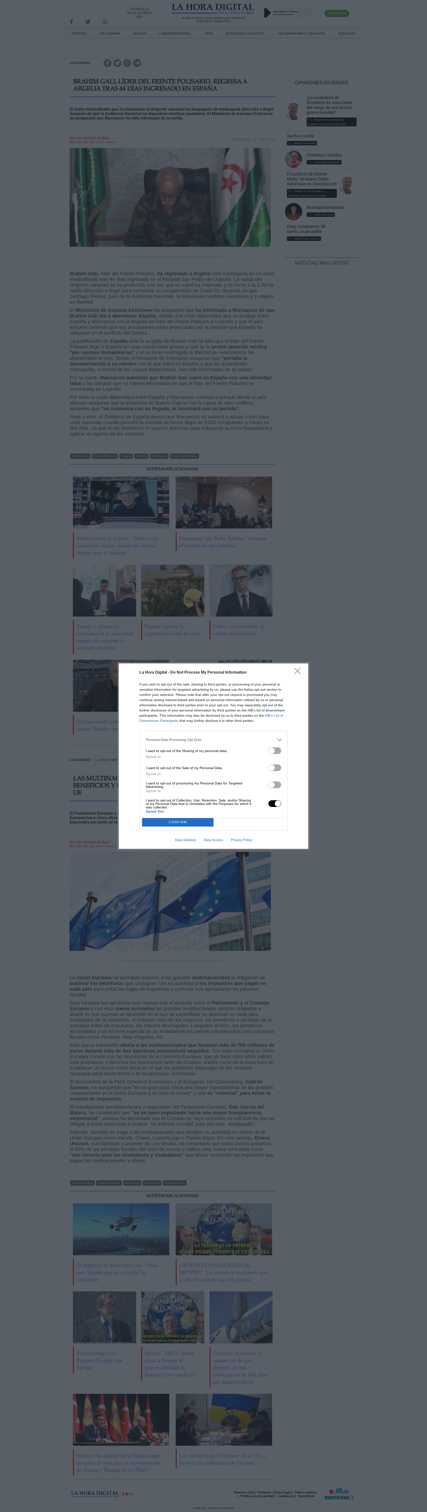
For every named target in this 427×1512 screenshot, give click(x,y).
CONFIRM (178, 822)
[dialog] (213, 756)
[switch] (274, 750)
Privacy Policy (241, 840)
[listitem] (213, 739)
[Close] (299, 672)
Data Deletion (185, 840)
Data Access (213, 840)
